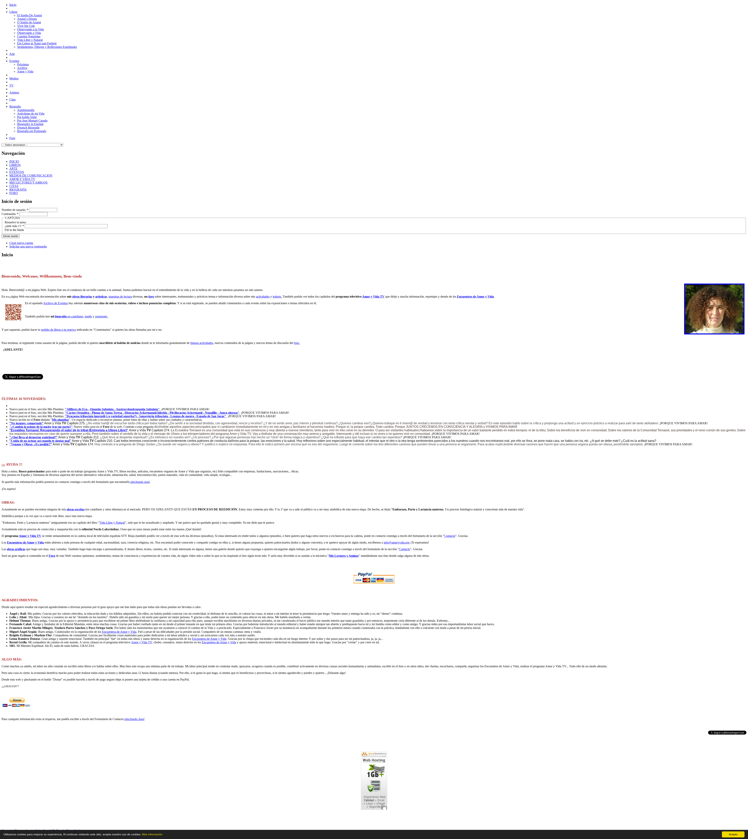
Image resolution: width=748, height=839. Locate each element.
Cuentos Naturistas (28, 36)
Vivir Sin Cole (26, 25)
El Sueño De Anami (29, 15)
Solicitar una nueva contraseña (28, 246)
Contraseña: (10, 214)
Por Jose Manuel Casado (32, 120)
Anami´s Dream (27, 18)
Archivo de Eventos (55, 303)
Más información (152, 834)
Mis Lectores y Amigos (344, 555)
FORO (13, 193)
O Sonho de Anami (29, 22)
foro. (297, 343)
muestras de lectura (120, 296)
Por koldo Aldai (27, 117)
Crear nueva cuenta (21, 243)
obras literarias (82, 296)
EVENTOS (16, 172)
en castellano (69, 316)
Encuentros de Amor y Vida (475, 296)
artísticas (101, 296)
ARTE (13, 168)
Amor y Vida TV (373, 296)
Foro (52, 555)
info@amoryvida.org (396, 542)
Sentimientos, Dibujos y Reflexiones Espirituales (47, 47)
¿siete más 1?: (14, 226)
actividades (263, 296)
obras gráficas (16, 549)
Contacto (449, 536)
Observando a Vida (29, 32)
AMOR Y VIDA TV (22, 179)
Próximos (23, 64)
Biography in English (30, 124)
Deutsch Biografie (28, 127)
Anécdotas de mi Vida (30, 113)
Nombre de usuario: (15, 209)
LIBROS (15, 165)
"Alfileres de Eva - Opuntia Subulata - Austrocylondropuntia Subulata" (112, 409)
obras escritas (76, 509)
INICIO (14, 161)
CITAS (13, 186)
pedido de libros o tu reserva (58, 329)
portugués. (101, 316)
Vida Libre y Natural (30, 40)
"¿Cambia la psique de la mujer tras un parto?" (41, 426)
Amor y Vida (25, 71)
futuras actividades (201, 343)
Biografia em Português (31, 131)
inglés (88, 316)
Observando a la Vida (30, 29)
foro (151, 296)
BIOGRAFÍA (18, 189)
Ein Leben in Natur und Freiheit (36, 43)
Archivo (22, 68)
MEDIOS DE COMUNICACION (30, 175)
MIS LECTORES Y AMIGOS (28, 182)
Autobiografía (25, 110)
